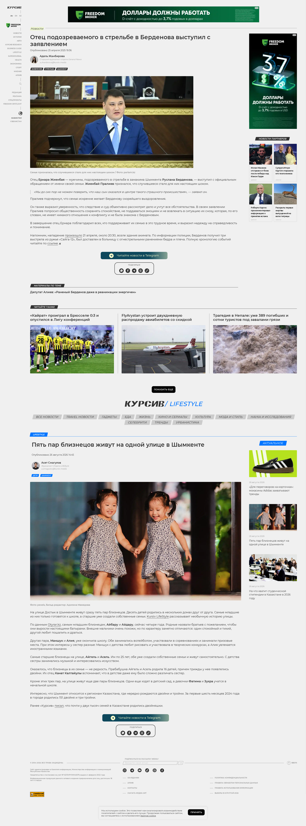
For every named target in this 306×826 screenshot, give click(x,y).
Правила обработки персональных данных (236, 783)
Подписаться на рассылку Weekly (142, 759)
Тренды (161, 422)
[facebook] (162, 770)
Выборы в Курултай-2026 (226, 793)
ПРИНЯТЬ (196, 812)
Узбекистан (16, 121)
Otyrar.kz (54, 624)
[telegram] (132, 770)
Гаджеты (109, 417)
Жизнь (144, 417)
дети (35, 475)
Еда (127, 417)
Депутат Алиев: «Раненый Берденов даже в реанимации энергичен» (83, 292)
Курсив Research (13, 45)
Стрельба (49, 69)
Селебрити (137, 422)
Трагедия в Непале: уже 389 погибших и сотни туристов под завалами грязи (250, 317)
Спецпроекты (15, 100)
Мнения (18, 71)
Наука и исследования (270, 417)
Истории (17, 37)
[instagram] (125, 770)
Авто (19, 41)
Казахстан (16, 118)
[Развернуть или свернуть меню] (20, 84)
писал (59, 705)
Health (18, 60)
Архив (19, 75)
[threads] (155, 770)
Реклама (17, 96)
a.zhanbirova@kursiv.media (53, 62)
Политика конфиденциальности (231, 778)
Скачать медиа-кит (136, 793)
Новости (17, 33)
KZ (20, 16)
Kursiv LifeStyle (158, 616)
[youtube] (140, 770)
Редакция (17, 92)
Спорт (19, 68)
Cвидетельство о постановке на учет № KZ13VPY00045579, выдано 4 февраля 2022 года (67, 775)
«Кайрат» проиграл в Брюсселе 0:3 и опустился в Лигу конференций (64, 317)
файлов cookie (148, 815)
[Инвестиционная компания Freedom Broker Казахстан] (13, 25)
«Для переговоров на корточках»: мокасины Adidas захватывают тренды (271, 490)
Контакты (132, 788)
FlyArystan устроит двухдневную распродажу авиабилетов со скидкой (157, 317)
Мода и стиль (230, 417)
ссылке (52, 243)
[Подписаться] (180, 763)
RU (11, 16)
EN (16, 16)
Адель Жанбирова (52, 56)
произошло (73, 235)
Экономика (16, 64)
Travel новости (80, 417)
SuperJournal (15, 56)
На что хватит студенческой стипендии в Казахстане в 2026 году (270, 595)
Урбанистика (188, 422)
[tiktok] (147, 770)
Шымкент (62, 69)
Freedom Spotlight (12, 104)
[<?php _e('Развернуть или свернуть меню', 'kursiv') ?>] (20, 113)
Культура (203, 417)
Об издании (133, 778)
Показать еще (163, 389)
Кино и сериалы (173, 417)
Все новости (47, 417)
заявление (37, 69)
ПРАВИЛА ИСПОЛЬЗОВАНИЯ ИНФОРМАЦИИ (234, 788)
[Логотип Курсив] (14, 7)
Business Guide (14, 48)
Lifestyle (17, 52)
